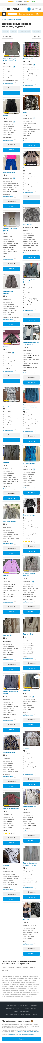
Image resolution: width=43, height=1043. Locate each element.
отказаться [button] (12, 1034)
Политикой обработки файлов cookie (28, 1031)
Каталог (34, 1008)
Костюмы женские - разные (10, 230)
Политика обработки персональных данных (21, 1014)
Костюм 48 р (7, 635)
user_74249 (6, 369)
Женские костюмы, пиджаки (12, 19)
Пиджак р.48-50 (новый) (29, 281)
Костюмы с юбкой (24, 31)
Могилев (5, 970)
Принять (21, 1039)
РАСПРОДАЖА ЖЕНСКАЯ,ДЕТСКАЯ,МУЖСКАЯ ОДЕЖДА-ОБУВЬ (11, 81)
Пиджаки (26, 690)
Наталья (5, 541)
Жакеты (13, 31)
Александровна (28, 599)
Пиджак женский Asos (11, 809)
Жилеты (5, 31)
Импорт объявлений (26, 14)
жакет (25, 112)
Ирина (25, 138)
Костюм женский (29, 168)
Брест (4, 967)
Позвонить (12, 88)
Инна (24, 370)
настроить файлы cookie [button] (26, 1034)
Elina (24, 941)
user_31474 (26, 429)
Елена (25, 308)
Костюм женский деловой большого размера (30, 407)
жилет (5, 116)
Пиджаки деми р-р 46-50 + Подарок (31, 343)
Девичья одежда (29, 515)
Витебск (11, 967)
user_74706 (6, 194)
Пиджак (6, 462)
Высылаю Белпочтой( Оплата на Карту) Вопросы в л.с (31, 250)
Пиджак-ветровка (29, 806)
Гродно (25, 967)
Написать (11, 93)
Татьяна (25, 83)
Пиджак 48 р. (28, 634)
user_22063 (26, 539)
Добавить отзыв (8, 83)
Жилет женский (29, 463)
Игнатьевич (6, 717)
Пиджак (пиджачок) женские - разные (30, 864)
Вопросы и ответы (13, 1008)
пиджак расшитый (9, 752)
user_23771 (6, 887)
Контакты (25, 1008)
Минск (32, 967)
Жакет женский (28, 59)
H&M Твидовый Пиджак (8, 292)
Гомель (18, 967)
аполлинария (7, 137)
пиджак (26, 748)
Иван (4, 256)
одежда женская (9, 172)
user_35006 (26, 485)
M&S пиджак (27, 224)
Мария (25, 656)
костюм (6, 865)
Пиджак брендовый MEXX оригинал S (10, 60)
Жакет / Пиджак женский (29, 574)
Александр (26, 190)
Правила (34, 1005)
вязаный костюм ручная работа (9, 405)
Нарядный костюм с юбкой (10, 693)
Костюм (6, 347)
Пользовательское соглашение (17, 1005)
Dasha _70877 (7, 486)
